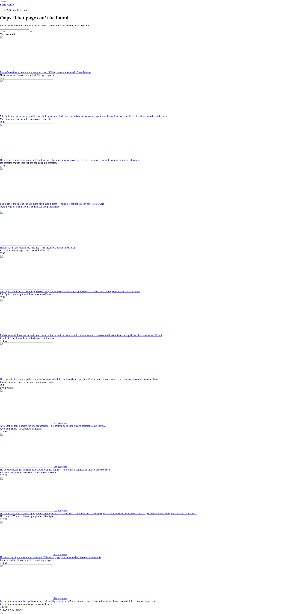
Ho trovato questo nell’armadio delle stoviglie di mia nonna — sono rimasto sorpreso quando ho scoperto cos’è (55, 469)
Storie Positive (7, 4)
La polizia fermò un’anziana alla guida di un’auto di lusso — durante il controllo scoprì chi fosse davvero (52, 203)
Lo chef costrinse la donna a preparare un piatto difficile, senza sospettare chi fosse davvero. (45, 72)
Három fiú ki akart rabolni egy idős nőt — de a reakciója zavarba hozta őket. (38, 247)
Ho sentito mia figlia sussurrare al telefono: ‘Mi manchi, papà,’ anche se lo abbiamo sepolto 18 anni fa (50, 557)
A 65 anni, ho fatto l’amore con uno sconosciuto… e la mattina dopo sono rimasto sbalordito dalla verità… (53, 425)
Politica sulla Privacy (16, 10)
